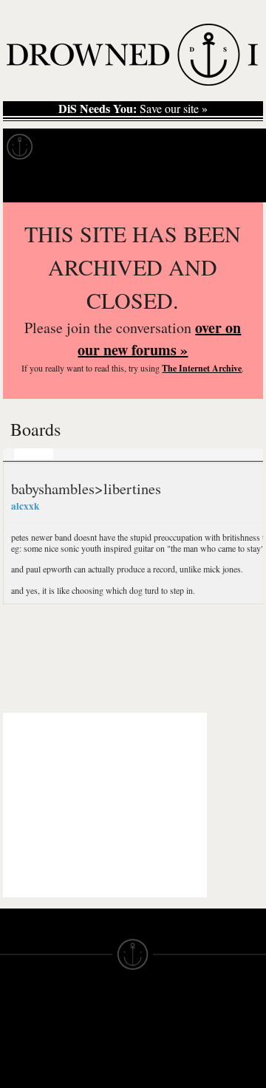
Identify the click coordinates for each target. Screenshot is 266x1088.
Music (33, 453)
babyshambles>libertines (86, 488)
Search (233, 183)
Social (76, 453)
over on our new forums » (159, 338)
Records (73, 147)
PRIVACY (157, 1047)
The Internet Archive (202, 368)
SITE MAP (26, 1061)
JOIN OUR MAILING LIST (93, 1047)
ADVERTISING (170, 1061)
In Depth (143, 147)
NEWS (16, 1074)
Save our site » (133, 108)
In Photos (216, 147)
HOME (17, 1047)
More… (122, 453)
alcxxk (25, 506)
